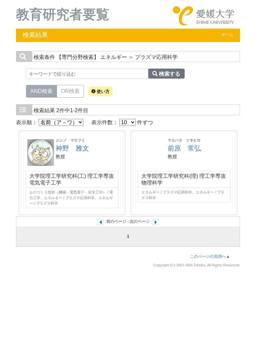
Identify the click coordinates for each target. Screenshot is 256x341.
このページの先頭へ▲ (210, 256)
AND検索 (41, 91)
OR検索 (70, 91)
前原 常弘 (184, 148)
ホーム (227, 34)
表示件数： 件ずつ (122, 122)
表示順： (27, 122)
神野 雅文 (72, 148)
